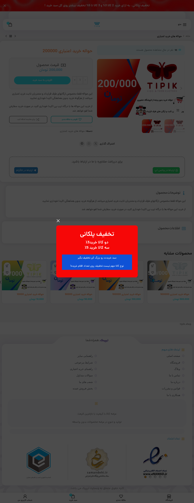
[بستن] (58, 220)
